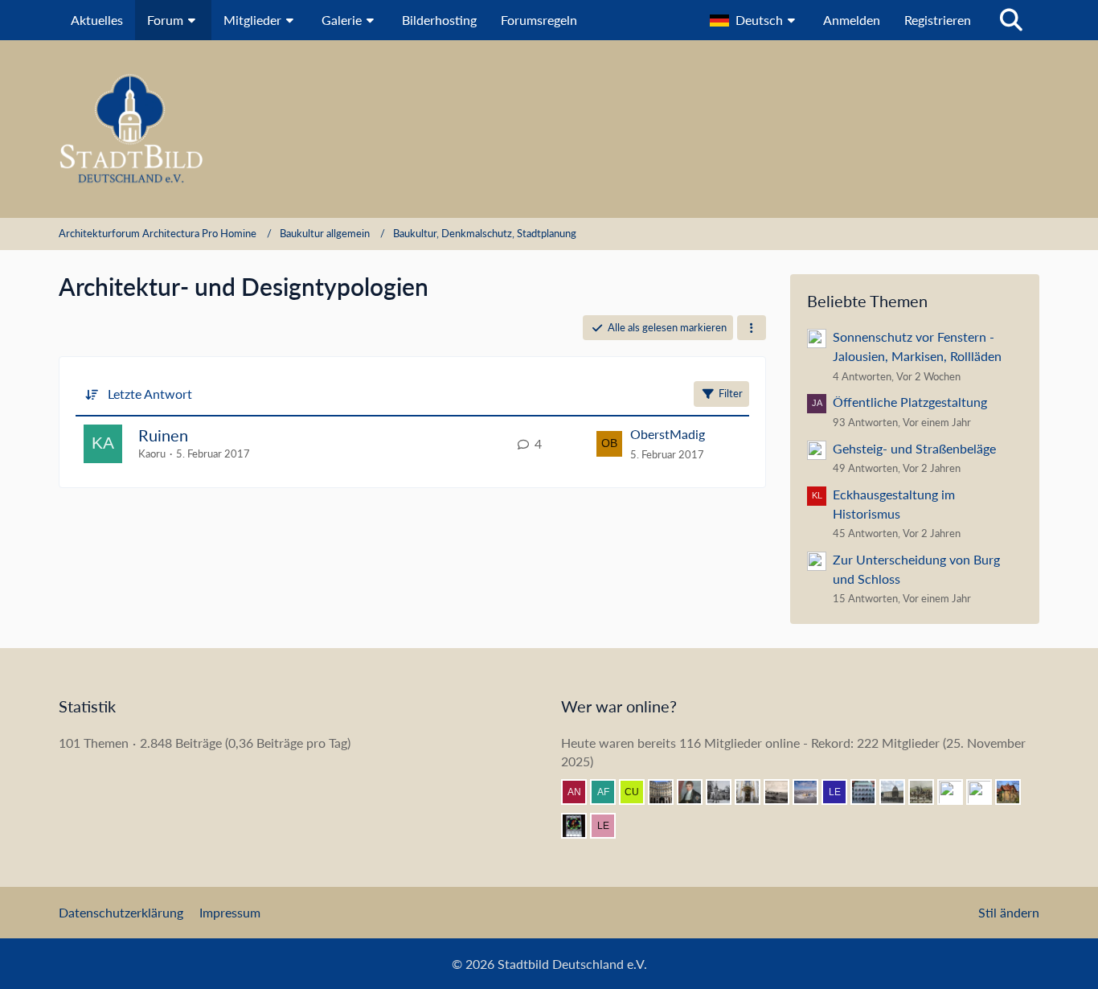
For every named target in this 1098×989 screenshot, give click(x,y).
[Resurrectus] (956, 792)
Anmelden (851, 19)
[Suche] (1011, 20)
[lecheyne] (840, 792)
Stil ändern (1008, 912)
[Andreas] (580, 826)
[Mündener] (927, 792)
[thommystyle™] (696, 792)
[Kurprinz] (812, 792)
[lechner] (609, 826)
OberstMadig (667, 433)
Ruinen (163, 435)
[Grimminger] (985, 792)
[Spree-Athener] (898, 792)
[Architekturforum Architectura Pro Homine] (549, 129)
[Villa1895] (1014, 792)
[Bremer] (725, 792)
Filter (731, 393)
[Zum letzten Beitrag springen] (609, 444)
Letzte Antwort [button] (150, 393)
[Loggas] (667, 792)
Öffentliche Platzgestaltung (910, 401)
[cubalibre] (638, 792)
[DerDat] (783, 792)
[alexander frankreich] (609, 792)
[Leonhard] (754, 792)
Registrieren (937, 19)
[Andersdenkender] (580, 792)
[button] (754, 20)
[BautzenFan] (869, 792)
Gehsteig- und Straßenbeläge (914, 448)
